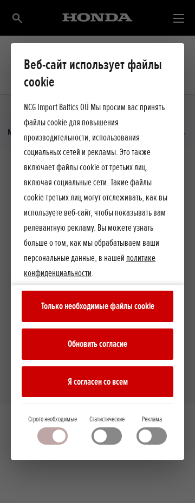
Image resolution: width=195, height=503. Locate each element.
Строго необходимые (52, 419)
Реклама (152, 419)
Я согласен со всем (98, 381)
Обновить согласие (97, 344)
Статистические (107, 419)
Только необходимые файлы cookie (97, 306)
